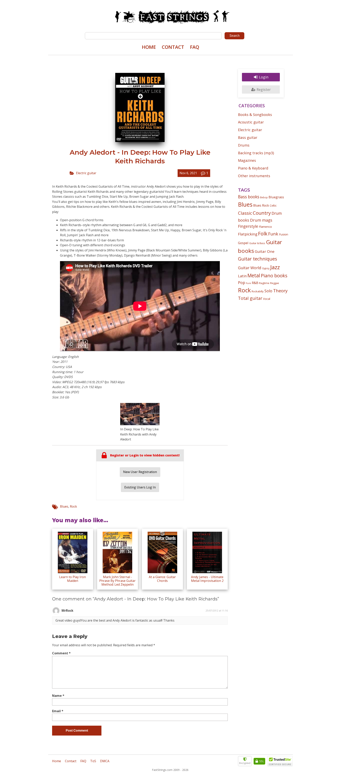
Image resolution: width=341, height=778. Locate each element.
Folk (262, 233)
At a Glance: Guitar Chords (162, 579)
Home (149, 47)
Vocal (266, 299)
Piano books (274, 275)
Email (57, 711)
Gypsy (265, 268)
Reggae (274, 283)
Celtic (273, 205)
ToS (93, 761)
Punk (248, 283)
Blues (64, 506)
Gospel (243, 243)
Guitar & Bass (257, 243)
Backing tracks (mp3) (256, 153)
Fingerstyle (248, 226)
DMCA (104, 761)
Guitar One (264, 251)
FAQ (194, 47)
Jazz (275, 267)
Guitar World (249, 267)
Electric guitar (86, 173)
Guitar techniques (257, 259)
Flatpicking (247, 233)
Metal (253, 275)
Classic (245, 213)
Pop (241, 282)
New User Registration (140, 472)
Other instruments (254, 175)
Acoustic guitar (251, 122)
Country (262, 213)
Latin (242, 275)
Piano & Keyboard (253, 168)
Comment (61, 653)
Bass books (248, 196)
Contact (173, 47)
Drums (243, 145)
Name (58, 695)
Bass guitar (247, 137)
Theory (280, 291)
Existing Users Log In (140, 487)
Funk (273, 234)
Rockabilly (258, 291)
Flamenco (265, 227)
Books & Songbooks (255, 114)
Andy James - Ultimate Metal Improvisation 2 (207, 579)
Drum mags (261, 220)
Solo (268, 291)
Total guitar (250, 298)
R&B (255, 283)
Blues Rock (261, 205)
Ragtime (264, 283)
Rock (73, 506)
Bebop (264, 197)
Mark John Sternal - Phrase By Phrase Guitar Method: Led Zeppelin (117, 581)
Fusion (283, 234)
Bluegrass (276, 197)
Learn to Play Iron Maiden (72, 579)
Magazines (247, 160)
